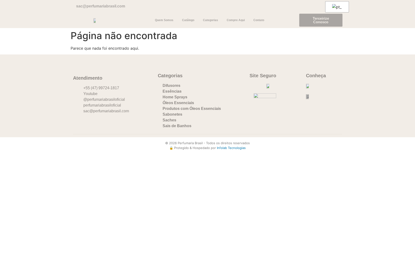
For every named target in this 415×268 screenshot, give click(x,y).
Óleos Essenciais (178, 103)
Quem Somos (164, 20)
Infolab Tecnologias (231, 148)
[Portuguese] (336, 7)
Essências (172, 91)
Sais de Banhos (177, 126)
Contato (258, 20)
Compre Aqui (236, 20)
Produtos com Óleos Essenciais (192, 109)
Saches (169, 120)
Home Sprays (175, 97)
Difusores (171, 85)
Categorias (210, 20)
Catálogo (188, 20)
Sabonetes (172, 114)
